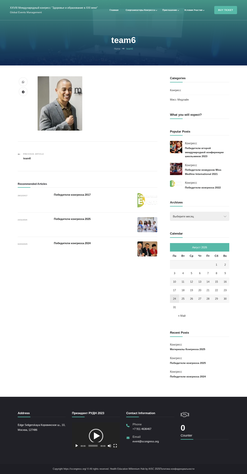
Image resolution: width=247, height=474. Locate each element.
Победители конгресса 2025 (72, 218)
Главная (114, 10)
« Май (182, 315)
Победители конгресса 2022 (203, 187)
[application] (96, 435)
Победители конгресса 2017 (72, 194)
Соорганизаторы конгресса (140, 10)
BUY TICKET (225, 10)
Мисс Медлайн (179, 99)
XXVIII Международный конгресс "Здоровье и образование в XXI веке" (54, 7)
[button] (96, 436)
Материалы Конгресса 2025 (187, 349)
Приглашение (169, 10)
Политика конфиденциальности (177, 468)
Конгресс (175, 90)
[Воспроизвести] (76, 446)
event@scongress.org (146, 441)
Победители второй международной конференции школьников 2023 (204, 152)
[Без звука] (109, 446)
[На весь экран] (115, 446)
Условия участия (193, 10)
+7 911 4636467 (142, 428)
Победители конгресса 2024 (72, 243)
